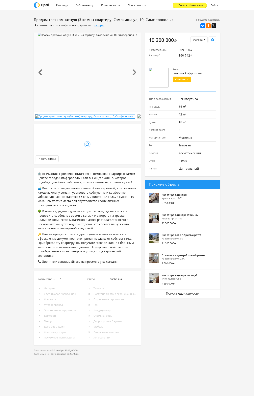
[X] (214, 25)
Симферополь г (69, 25)
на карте (99, 25)
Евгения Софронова (187, 73)
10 (56, 25)
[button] (42, 72)
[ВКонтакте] (202, 25)
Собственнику (84, 5)
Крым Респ (86, 25)
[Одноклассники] (208, 25)
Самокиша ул (45, 25)
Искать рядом (47, 159)
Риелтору (62, 5)
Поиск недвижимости (182, 293)
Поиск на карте (110, 5)
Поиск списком (137, 5)
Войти (214, 5)
